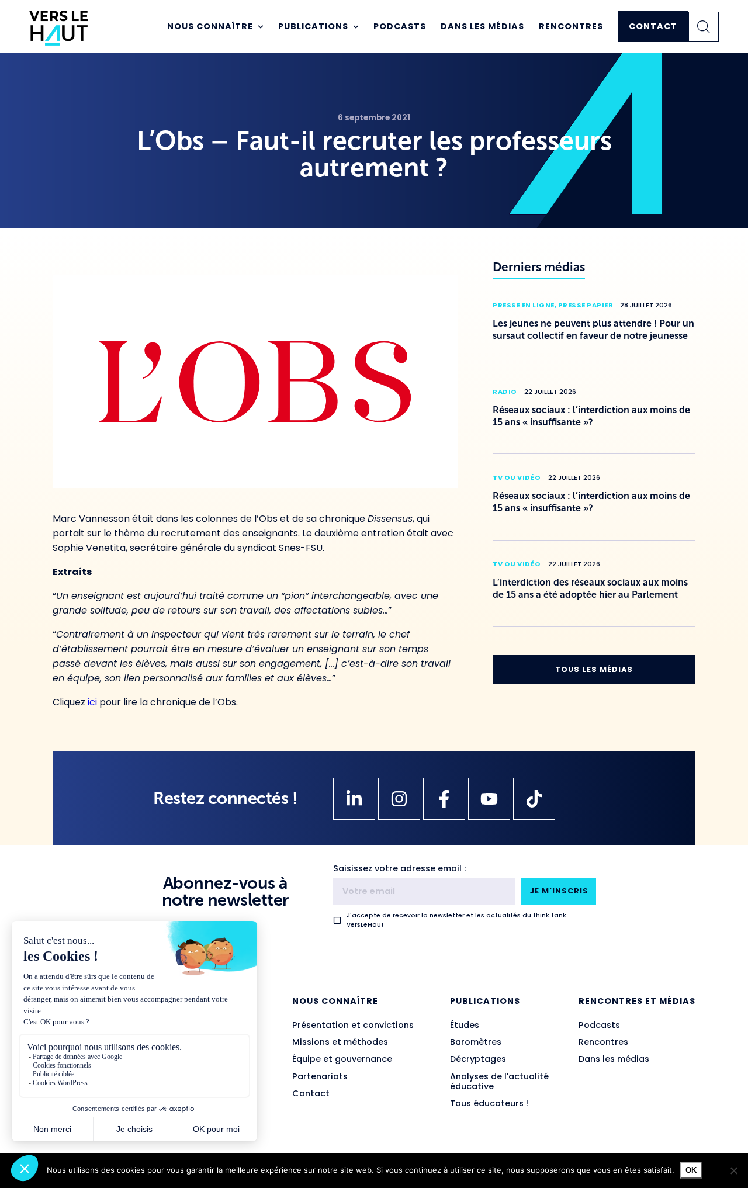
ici (92, 702)
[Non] (733, 1170)
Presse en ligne (524, 305)
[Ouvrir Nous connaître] (261, 26)
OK (691, 1170)
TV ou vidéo (517, 477)
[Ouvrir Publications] (356, 26)
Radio (505, 391)
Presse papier (586, 305)
